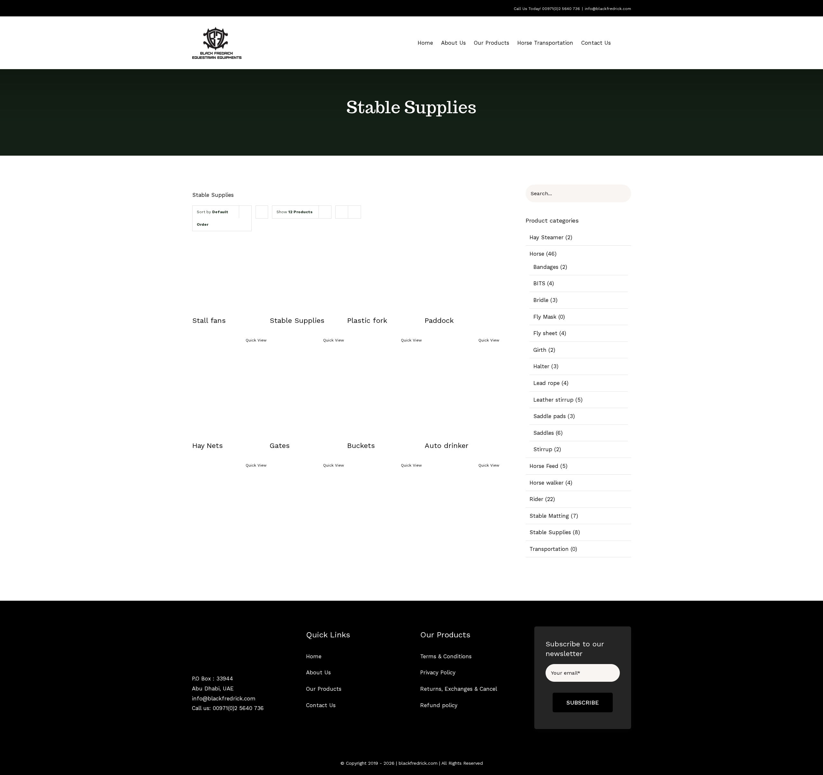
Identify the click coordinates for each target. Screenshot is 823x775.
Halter (541, 366)
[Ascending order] (262, 212)
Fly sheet (545, 333)
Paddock (439, 320)
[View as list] (354, 212)
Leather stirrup (553, 400)
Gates (280, 446)
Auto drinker (446, 446)
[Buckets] (384, 394)
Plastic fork (367, 320)
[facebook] (194, 722)
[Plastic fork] (384, 269)
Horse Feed (543, 466)
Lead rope (546, 383)
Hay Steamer (546, 237)
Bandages (545, 267)
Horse (536, 254)
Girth (540, 350)
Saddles (543, 433)
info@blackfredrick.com (608, 8)
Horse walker (546, 482)
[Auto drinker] (462, 394)
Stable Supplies (297, 320)
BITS (539, 283)
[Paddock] (462, 269)
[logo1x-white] (216, 632)
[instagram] (205, 722)
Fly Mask (544, 317)
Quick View (256, 340)
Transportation (549, 549)
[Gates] (307, 394)
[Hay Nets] (229, 394)
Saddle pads (549, 416)
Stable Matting (549, 516)
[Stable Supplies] (307, 269)
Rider (536, 499)
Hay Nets (207, 446)
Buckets (361, 446)
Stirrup (542, 449)
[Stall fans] (229, 269)
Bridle (540, 300)
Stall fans (209, 320)
